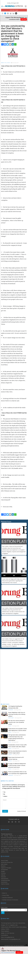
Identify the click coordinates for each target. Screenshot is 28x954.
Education (3, 876)
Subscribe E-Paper (14, 10)
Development (4, 869)
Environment (4, 882)
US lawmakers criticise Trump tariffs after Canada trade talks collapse (17, 745)
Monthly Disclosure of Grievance (10, 899)
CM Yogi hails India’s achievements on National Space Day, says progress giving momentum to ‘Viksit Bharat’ (17, 737)
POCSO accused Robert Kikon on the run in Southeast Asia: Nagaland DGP (17, 772)
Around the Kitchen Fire (7, 862)
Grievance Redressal (7, 897)
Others (5, 796)
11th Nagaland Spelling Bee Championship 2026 (15, 707)
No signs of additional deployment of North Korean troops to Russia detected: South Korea (17, 765)
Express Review (5, 884)
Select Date (4, 907)
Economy (3, 873)
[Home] (13, 6)
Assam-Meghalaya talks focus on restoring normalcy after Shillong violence (16, 714)
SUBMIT (5, 811)
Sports (10, 754)
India (9, 742)
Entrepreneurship (5, 880)
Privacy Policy (5, 895)
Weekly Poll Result (6, 62)
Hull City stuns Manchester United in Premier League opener (17, 752)
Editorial (3, 875)
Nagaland (10, 709)
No (4, 794)
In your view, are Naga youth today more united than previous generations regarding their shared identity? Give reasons (14, 580)
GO (3, 912)
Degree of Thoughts (6, 867)
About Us (4, 893)
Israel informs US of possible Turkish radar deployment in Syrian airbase (17, 729)
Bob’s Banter (4, 864)
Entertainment (4, 878)
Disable (3, 871)
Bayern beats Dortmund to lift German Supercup (16, 758)
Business (3, 866)
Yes (4, 792)
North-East (11, 717)
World (9, 725)
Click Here (23, 19)
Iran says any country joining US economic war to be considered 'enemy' (16, 722)
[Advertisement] (10, 660)
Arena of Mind (4, 860)
